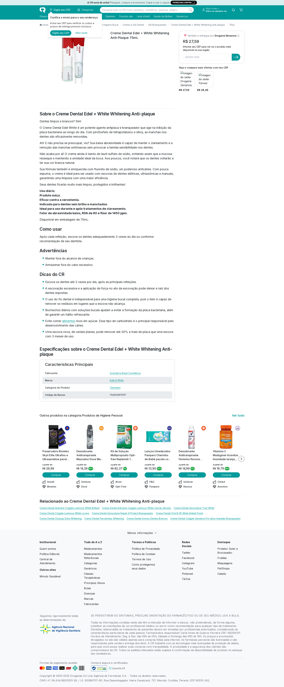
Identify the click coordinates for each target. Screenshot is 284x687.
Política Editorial (49, 554)
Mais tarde (81, 32)
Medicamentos (93, 548)
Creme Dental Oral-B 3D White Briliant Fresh (179, 513)
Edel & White (117, 380)
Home (46, 24)
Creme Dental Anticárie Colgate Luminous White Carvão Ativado (136, 508)
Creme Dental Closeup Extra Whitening (61, 518)
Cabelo (221, 573)
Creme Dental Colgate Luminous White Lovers (64, 513)
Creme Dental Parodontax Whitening (104, 518)
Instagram (188, 563)
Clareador (115, 387)
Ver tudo (238, 415)
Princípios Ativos (94, 583)
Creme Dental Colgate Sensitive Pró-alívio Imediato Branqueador (205, 518)
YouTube (187, 568)
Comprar (56, 475)
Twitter (186, 552)
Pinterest (187, 573)
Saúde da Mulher (163, 16)
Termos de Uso (141, 559)
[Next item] (241, 459)
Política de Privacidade (146, 548)
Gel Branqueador (157, 24)
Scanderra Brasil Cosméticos (125, 373)
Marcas (88, 598)
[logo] (43, 10)
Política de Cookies (143, 554)
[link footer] (99, 668)
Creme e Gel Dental (133, 24)
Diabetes (110, 16)
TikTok (186, 579)
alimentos (68, 321)
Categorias (90, 563)
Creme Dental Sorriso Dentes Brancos (147, 518)
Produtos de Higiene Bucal (103, 24)
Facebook (188, 558)
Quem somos (48, 548)
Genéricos (182, 16)
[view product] (56, 437)
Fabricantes (91, 604)
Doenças (89, 593)
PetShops (223, 568)
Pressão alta (126, 16)
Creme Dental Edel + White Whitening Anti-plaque (198, 24)
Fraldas (222, 558)
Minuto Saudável (50, 576)
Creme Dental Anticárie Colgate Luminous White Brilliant (69, 508)
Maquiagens (224, 563)
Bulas (87, 588)
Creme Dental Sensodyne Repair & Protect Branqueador (122, 513)
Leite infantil (143, 16)
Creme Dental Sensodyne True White (194, 508)
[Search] (190, 10)
